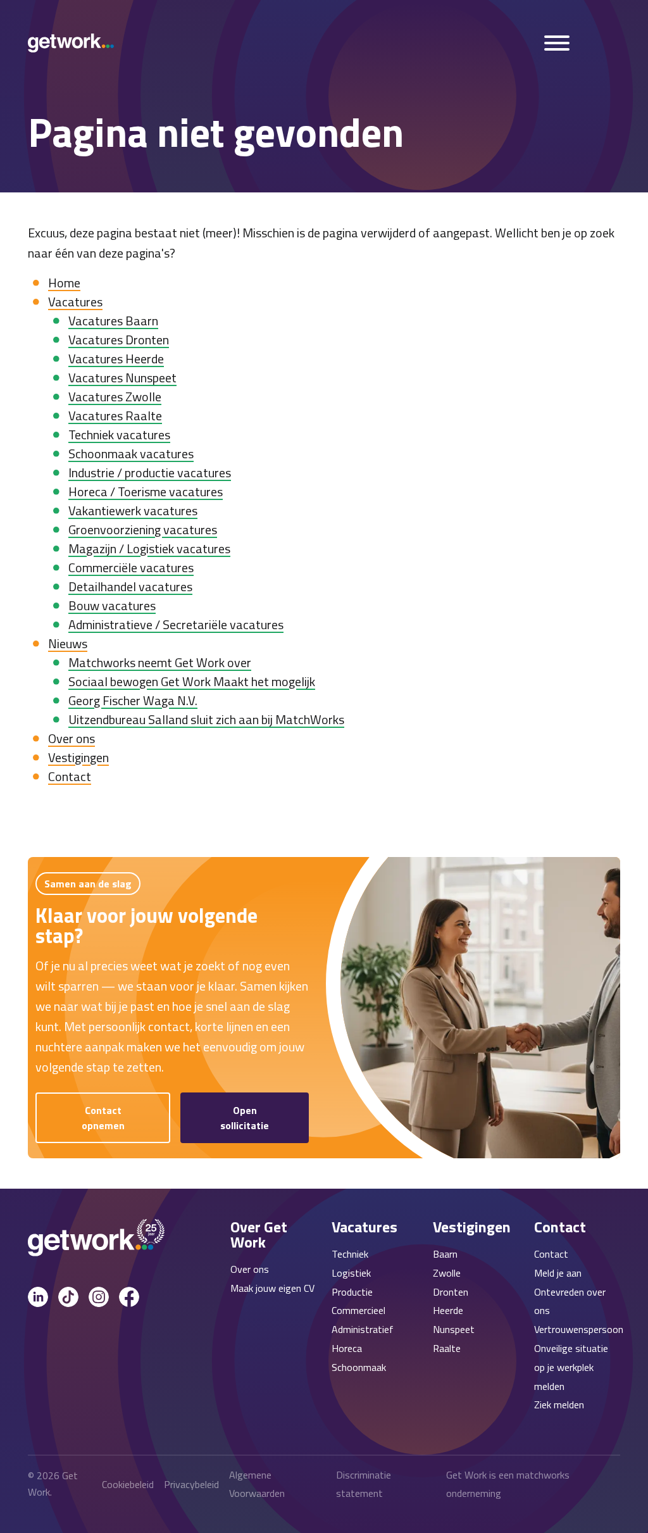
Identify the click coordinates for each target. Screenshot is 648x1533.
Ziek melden (559, 1404)
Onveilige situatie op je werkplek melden (571, 1367)
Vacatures (75, 301)
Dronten (450, 1291)
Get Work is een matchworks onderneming (508, 1484)
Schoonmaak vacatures (131, 453)
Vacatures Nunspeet (122, 377)
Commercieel (358, 1310)
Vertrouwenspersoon (578, 1329)
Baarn (445, 1253)
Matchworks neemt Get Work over (159, 662)
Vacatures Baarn (113, 320)
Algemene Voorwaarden (257, 1484)
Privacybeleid (191, 1484)
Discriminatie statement (363, 1484)
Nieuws (67, 643)
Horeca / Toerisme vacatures (145, 491)
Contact (69, 776)
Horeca (347, 1348)
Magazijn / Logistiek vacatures (149, 548)
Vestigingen (78, 757)
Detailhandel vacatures (130, 586)
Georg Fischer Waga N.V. (132, 700)
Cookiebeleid (128, 1484)
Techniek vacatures (119, 434)
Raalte (447, 1348)
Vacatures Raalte (115, 415)
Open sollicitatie (244, 1118)
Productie (352, 1291)
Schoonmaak (359, 1367)
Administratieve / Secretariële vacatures (176, 624)
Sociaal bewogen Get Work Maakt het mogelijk (191, 681)
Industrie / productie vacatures (149, 472)
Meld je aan (558, 1272)
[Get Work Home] (71, 43)
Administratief (363, 1329)
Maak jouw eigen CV (272, 1288)
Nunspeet (454, 1329)
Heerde (448, 1310)
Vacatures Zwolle (114, 396)
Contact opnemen (103, 1118)
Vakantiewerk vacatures (132, 510)
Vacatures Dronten (118, 339)
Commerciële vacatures (131, 567)
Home (64, 282)
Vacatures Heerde (116, 358)
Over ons (71, 738)
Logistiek (351, 1272)
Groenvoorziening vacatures (142, 529)
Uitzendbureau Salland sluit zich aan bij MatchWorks (206, 719)
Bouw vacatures (112, 605)
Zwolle (447, 1272)
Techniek (350, 1253)
